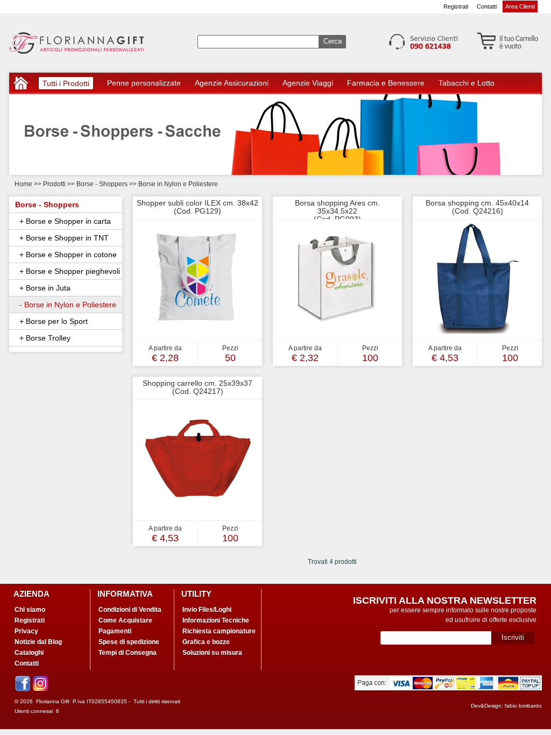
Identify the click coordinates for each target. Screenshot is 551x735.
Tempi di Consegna (127, 652)
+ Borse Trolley (42, 338)
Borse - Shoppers (47, 204)
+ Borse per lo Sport (51, 321)
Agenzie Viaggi (307, 83)
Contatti (487, 6)
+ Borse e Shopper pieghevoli (67, 271)
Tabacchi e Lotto (467, 83)
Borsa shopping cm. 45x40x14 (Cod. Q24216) (477, 207)
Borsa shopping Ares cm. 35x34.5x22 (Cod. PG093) (337, 211)
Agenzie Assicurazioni (232, 83)
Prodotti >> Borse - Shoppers (86, 184)
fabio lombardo (523, 706)
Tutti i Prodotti (66, 84)
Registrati (455, 6)
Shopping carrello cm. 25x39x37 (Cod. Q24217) (197, 387)
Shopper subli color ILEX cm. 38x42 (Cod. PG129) (197, 207)
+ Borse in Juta (42, 288)
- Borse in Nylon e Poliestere (65, 304)
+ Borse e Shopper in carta (63, 221)
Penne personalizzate (144, 83)
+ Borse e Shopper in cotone (66, 254)
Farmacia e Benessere (386, 83)
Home (23, 184)
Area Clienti (520, 6)
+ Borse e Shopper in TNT (62, 238)
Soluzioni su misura (212, 652)
